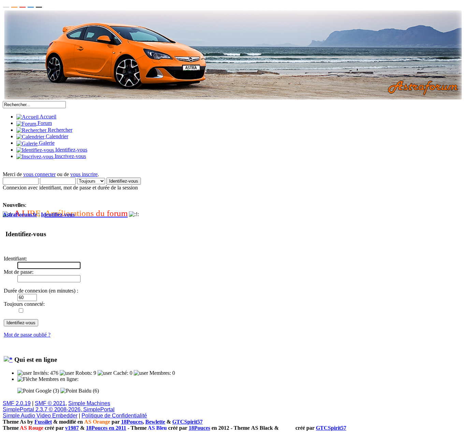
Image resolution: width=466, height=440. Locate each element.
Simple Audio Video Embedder (40, 415)
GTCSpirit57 (187, 422)
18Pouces (132, 422)
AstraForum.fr (20, 214)
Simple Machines (89, 403)
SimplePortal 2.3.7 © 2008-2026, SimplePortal (59, 409)
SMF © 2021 (50, 403)
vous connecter (39, 174)
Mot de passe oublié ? (27, 335)
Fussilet (43, 422)
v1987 (72, 428)
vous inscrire (84, 174)
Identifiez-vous (58, 214)
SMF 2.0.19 (17, 403)
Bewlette (155, 422)
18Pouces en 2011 (106, 428)
